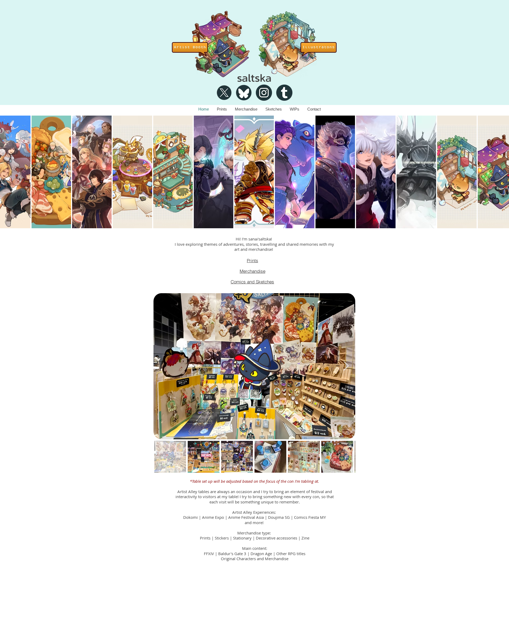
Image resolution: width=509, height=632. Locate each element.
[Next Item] (346, 366)
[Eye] (211, 44)
